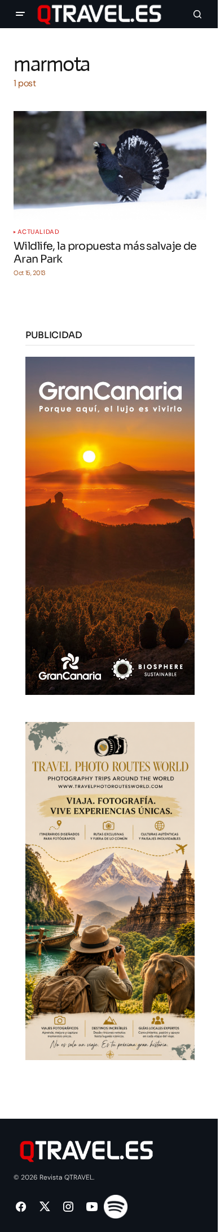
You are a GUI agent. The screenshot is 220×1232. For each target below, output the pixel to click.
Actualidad (38, 232)
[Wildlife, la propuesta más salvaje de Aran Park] (110, 165)
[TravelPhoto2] (110, 890)
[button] (20, 14)
